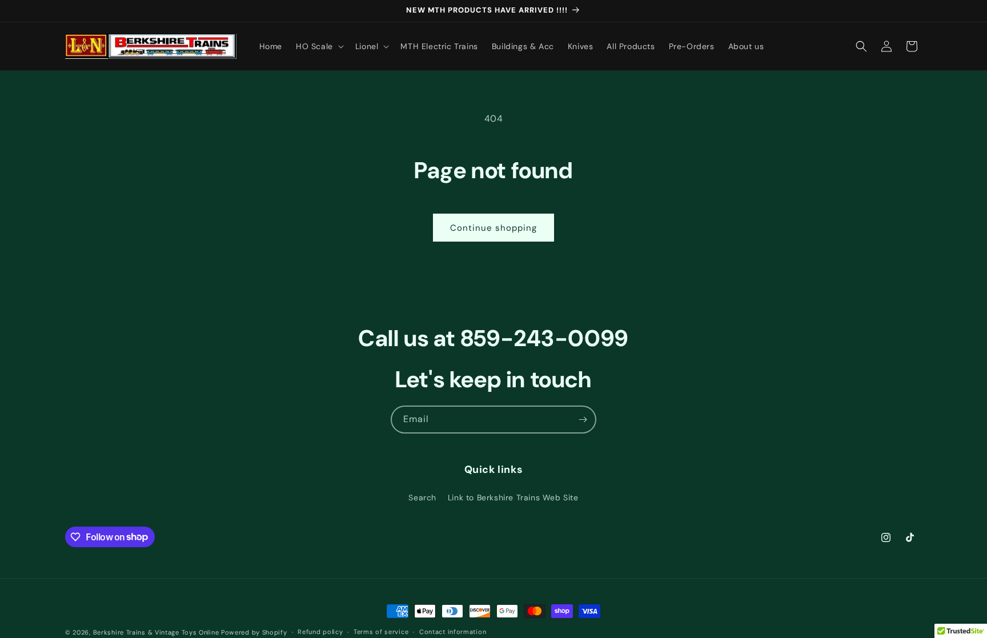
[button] (318, 46)
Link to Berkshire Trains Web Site (513, 497)
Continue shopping (493, 228)
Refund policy (320, 632)
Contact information (452, 632)
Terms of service (381, 632)
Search (422, 497)
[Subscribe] (582, 420)
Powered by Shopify (254, 632)
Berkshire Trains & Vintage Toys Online (156, 632)
